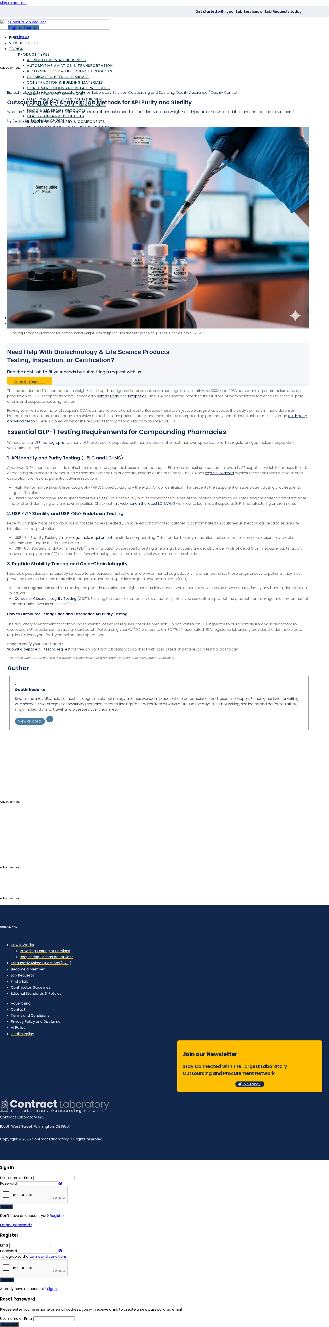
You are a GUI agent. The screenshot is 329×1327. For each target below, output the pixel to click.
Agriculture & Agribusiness (56, 60)
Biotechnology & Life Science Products (69, 71)
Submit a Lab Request (27, 22)
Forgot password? (16, 1224)
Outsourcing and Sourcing (151, 92)
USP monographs (49, 442)
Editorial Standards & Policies (36, 993)
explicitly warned (219, 473)
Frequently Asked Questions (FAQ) (41, 963)
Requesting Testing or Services (46, 956)
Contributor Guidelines (30, 987)
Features (83, 92)
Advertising (20, 1003)
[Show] (60, 1183)
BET (54, 553)
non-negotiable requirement (87, 537)
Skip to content (13, 2)
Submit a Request (29, 381)
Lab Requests (22, 975)
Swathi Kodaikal (26, 120)
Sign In (22, 36)
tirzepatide (137, 396)
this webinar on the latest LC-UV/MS (144, 503)
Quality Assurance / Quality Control (206, 92)
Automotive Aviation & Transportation (70, 65)
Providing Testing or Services (45, 950)
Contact (18, 1009)
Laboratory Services (109, 92)
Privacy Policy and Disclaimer (36, 1021)
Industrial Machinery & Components (66, 121)
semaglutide (108, 396)
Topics (16, 48)
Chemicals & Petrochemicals (58, 76)
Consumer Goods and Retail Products (68, 88)
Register (57, 1215)
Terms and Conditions (30, 1015)
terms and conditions (48, 1256)
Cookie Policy (22, 1033)
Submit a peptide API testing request (38, 649)
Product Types (34, 54)
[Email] (49, 719)
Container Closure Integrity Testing (45, 598)
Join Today (251, 1084)
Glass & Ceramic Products (55, 116)
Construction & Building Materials (65, 82)
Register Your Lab (23, 27)
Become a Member (28, 969)
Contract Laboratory (50, 1139)
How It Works (22, 944)
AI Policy (18, 1027)
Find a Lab (19, 981)
